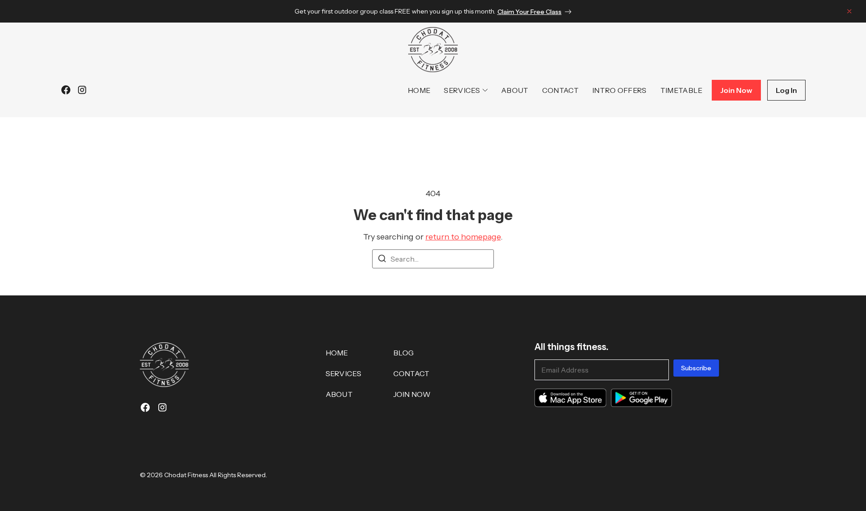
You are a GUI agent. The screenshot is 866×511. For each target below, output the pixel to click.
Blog (403, 352)
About (515, 90)
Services (462, 90)
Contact (560, 90)
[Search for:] (433, 258)
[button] (849, 13)
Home (419, 90)
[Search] (382, 259)
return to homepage (463, 237)
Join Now (412, 394)
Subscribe (696, 368)
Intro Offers (619, 90)
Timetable (681, 90)
